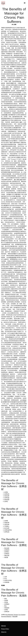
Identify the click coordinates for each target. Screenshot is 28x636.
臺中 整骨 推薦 (18, 179)
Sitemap (3, 625)
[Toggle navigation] (24, 2)
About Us (3, 632)
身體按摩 (20, 164)
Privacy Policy (5, 629)
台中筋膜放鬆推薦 (11, 257)
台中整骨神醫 (22, 370)
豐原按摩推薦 (9, 337)
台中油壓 (13, 198)
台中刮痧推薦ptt (22, 226)
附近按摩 (14, 616)
